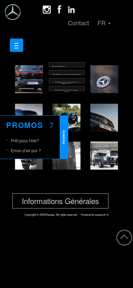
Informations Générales (60, 200)
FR (102, 22)
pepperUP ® (101, 215)
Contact (78, 22)
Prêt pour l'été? (25, 141)
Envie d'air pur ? (26, 150)
